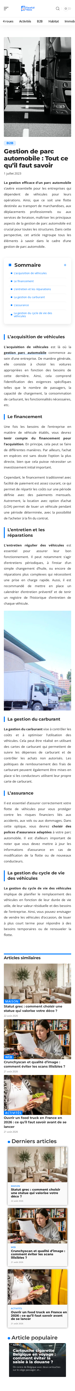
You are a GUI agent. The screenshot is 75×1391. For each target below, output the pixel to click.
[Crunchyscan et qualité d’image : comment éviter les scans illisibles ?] (37, 1039)
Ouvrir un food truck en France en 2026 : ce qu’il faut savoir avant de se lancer (35, 1122)
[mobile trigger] (7, 8)
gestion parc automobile (25, 352)
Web (8, 1057)
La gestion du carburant (29, 297)
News (16, 1345)
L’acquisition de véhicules (30, 273)
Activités (13, 1113)
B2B (10, 143)
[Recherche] (57, 9)
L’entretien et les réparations (32, 289)
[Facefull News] (27, 8)
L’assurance (21, 305)
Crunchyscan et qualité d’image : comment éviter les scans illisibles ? (38, 1254)
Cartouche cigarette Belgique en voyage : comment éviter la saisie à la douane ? (34, 1356)
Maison (12, 1001)
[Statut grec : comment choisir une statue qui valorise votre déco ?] (37, 984)
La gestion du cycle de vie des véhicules (33, 314)
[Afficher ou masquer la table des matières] (54, 265)
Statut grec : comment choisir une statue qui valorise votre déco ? (35, 1193)
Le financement (24, 281)
